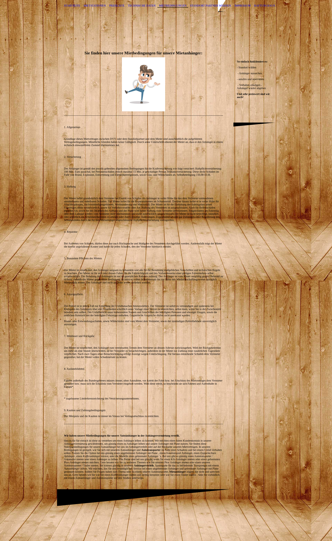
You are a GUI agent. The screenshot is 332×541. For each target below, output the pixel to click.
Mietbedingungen (173, 5)
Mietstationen (95, 5)
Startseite (72, 5)
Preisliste (116, 5)
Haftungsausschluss (270, 5)
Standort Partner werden (210, 5)
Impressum (242, 5)
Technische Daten (142, 5)
